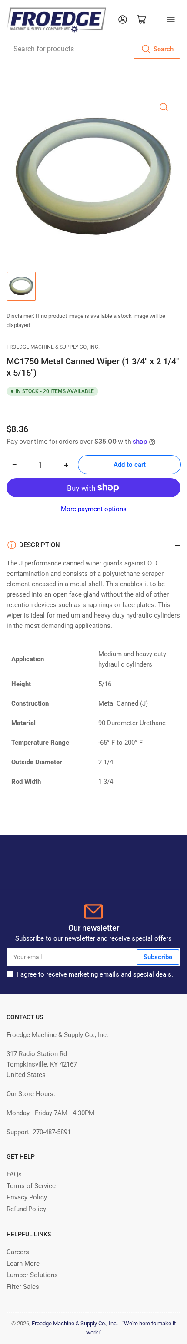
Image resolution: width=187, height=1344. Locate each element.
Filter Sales (23, 1287)
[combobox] (93, 49)
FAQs (14, 1174)
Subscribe (158, 957)
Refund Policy (26, 1209)
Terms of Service (31, 1186)
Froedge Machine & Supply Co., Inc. (53, 347)
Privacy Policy (27, 1197)
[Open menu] (170, 19)
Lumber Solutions (32, 1275)
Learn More (23, 1264)
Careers (18, 1252)
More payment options (94, 509)
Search (164, 49)
